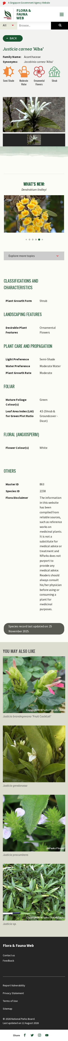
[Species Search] (59, 25)
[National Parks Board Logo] (8, 14)
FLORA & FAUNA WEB (23, 14)
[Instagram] (39, 1035)
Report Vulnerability (14, 985)
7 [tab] (32, 239)
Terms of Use (10, 1001)
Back (13, 38)
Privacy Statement (13, 993)
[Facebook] (24, 1035)
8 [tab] (35, 239)
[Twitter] (32, 1035)
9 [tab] (39, 239)
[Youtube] (46, 1035)
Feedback (8, 960)
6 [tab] (29, 239)
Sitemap (7, 1008)
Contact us (9, 955)
